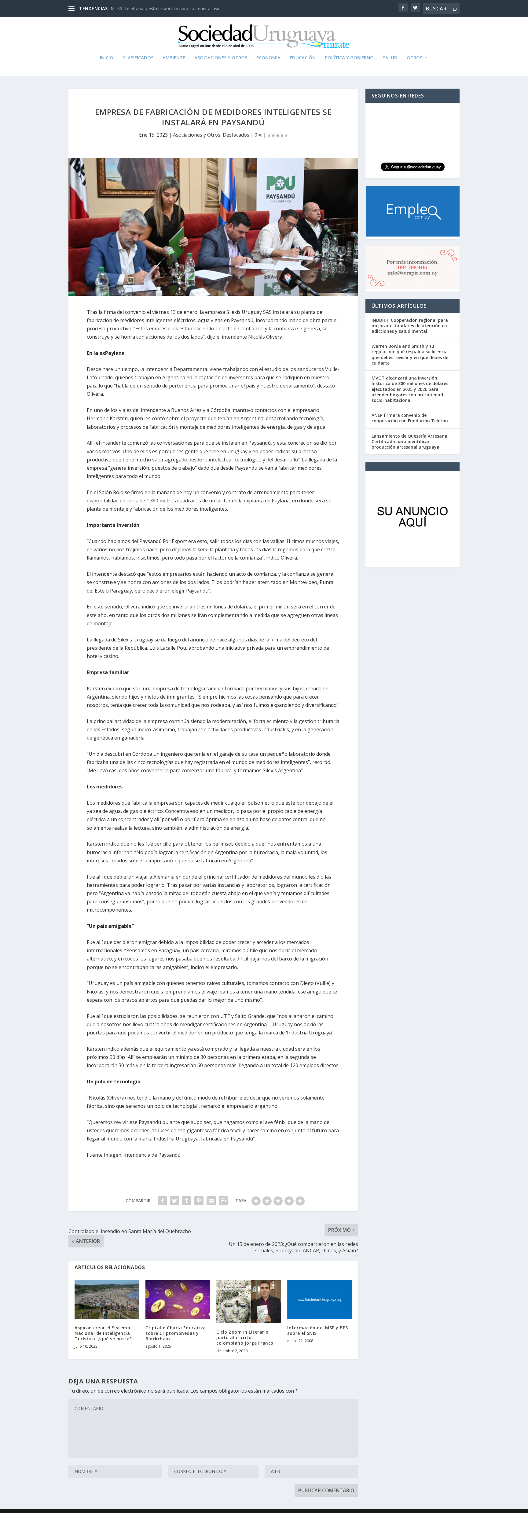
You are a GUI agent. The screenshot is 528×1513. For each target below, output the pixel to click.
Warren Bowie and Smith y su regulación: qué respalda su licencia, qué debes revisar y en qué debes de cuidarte (410, 354)
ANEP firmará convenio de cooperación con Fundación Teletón (410, 418)
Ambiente (174, 58)
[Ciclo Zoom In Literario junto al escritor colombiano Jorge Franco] (248, 1301)
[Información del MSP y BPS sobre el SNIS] (319, 1299)
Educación (303, 58)
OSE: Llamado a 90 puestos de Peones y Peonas (159, 8)
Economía (268, 58)
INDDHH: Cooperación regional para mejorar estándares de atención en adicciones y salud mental (410, 325)
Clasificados (138, 58)
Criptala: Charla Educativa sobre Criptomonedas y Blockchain (175, 1333)
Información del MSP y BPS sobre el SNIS (317, 1330)
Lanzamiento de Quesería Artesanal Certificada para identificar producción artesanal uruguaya (410, 441)
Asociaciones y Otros (220, 58)
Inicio (106, 58)
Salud (390, 58)
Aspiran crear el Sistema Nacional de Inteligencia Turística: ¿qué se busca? (103, 1333)
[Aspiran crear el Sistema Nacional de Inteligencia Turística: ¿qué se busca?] (107, 1299)
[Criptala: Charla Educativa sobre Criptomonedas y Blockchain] (177, 1299)
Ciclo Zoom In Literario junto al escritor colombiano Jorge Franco (244, 1337)
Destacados (236, 134)
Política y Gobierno (349, 58)
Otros (414, 58)
